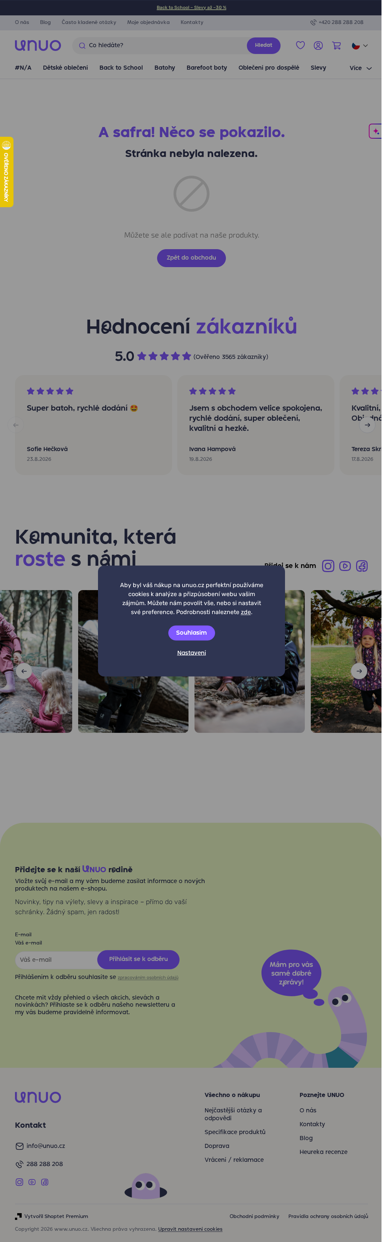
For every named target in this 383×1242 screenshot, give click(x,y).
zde (246, 612)
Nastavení (191, 653)
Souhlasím (191, 633)
